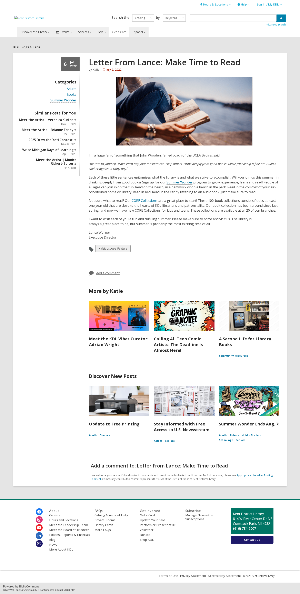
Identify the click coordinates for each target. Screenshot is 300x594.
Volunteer (146, 530)
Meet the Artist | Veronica (46, 120)
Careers (54, 515)
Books (71, 94)
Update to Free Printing (114, 424)
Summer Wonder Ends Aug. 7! (249, 424)
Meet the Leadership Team (68, 525)
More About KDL (61, 549)
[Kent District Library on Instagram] (39, 519)
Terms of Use (168, 576)
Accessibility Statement (224, 576)
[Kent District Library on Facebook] (39, 511)
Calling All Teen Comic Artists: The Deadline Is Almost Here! (178, 344)
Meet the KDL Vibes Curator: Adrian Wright (118, 341)
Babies (234, 435)
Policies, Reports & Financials (69, 535)
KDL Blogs (21, 47)
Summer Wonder (63, 100)
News (53, 544)
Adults (71, 89)
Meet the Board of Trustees (69, 530)
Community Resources (233, 356)
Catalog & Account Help (111, 515)
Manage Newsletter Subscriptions (199, 517)
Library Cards (103, 525)
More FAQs (102, 530)
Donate (145, 535)
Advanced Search (276, 24)
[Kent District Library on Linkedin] (39, 535)
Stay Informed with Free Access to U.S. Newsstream (181, 426)
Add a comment (108, 273)
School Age (226, 440)
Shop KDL (147, 539)
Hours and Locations (63, 520)
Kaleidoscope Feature (112, 249)
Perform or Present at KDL (159, 525)
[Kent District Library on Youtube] (39, 527)
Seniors (105, 435)
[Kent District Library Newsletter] (39, 543)
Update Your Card (152, 520)
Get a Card (119, 32)
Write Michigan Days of (47, 150)
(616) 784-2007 (244, 528)
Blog (52, 539)
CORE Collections (145, 200)
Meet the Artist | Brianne (47, 130)
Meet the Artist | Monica (56, 162)
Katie (36, 47)
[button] (215, 4)
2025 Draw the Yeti (51, 140)
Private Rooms (105, 520)
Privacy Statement (193, 576)
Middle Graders (251, 435)
